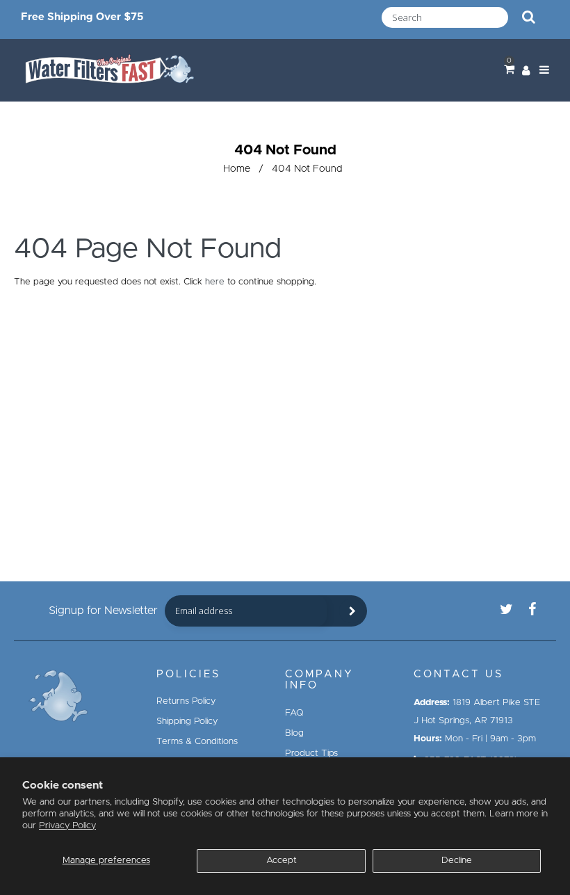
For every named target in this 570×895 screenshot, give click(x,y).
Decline (456, 860)
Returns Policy (185, 701)
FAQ (294, 713)
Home (236, 169)
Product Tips (311, 753)
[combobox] (445, 17)
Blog (294, 733)
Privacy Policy (67, 825)
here (215, 282)
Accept (281, 860)
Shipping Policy (187, 721)
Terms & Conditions (197, 741)
